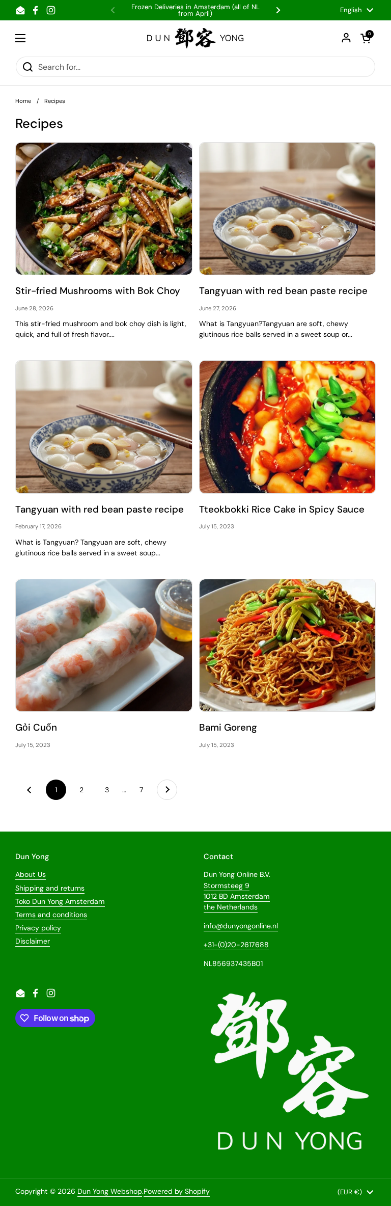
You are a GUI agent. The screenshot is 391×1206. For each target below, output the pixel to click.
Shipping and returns (50, 888)
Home (23, 100)
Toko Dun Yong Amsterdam (60, 901)
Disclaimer (32, 941)
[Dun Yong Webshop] (195, 38)
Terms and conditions (51, 914)
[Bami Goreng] (287, 645)
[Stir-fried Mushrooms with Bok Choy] (103, 208)
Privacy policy (38, 927)
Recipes (54, 100)
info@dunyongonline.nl (241, 925)
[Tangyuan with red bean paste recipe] (287, 208)
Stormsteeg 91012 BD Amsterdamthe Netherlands (237, 896)
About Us (30, 874)
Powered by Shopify (177, 1191)
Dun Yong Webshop (109, 1191)
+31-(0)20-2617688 (236, 944)
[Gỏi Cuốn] (103, 645)
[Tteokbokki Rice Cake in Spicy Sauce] (287, 426)
